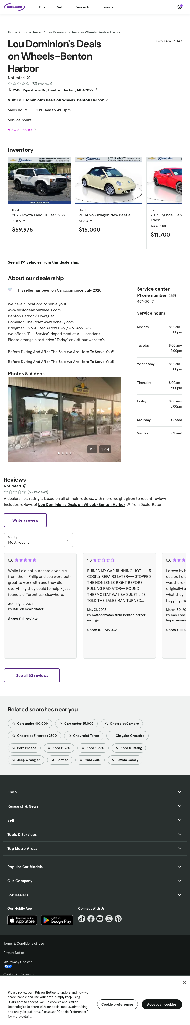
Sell (59, 7)
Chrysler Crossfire (129, 735)
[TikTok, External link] (81, 918)
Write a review (25, 520)
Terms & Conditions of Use (23, 943)
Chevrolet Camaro (124, 723)
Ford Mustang (131, 748)
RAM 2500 (92, 760)
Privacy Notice (14, 952)
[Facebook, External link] (91, 918)
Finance (107, 7)
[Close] (184, 982)
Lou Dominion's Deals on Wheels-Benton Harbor (81, 504)
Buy (42, 7)
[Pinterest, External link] (118, 918)
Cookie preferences (117, 1004)
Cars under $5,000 (79, 723)
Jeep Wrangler (28, 760)
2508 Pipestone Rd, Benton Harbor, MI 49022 (53, 90)
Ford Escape (26, 748)
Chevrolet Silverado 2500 (36, 735)
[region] (95, 1000)
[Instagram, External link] (109, 918)
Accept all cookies (162, 1004)
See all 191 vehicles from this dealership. (43, 262)
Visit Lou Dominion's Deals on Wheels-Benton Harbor (56, 99)
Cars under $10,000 (32, 723)
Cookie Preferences (18, 974)
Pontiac (62, 760)
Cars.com (16, 1002)
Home (12, 32)
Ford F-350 (95, 748)
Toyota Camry (127, 760)
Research (82, 7)
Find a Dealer (32, 32)
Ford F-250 (61, 748)
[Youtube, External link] (100, 918)
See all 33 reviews (32, 675)
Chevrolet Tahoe (85, 735)
